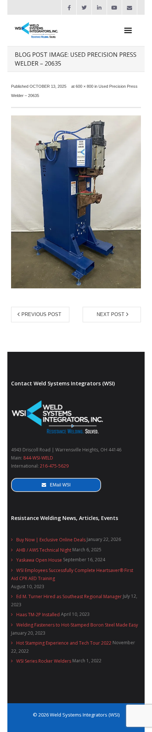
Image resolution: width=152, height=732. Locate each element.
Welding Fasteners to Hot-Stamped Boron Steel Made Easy (77, 625)
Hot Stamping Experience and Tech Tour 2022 (63, 643)
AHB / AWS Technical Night (43, 550)
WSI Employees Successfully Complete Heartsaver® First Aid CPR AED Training (72, 574)
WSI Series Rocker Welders (43, 661)
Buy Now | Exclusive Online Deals (51, 540)
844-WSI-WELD (38, 458)
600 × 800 (84, 86)
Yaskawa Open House (39, 560)
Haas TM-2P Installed (38, 614)
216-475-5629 (54, 466)
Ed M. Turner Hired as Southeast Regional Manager (69, 596)
